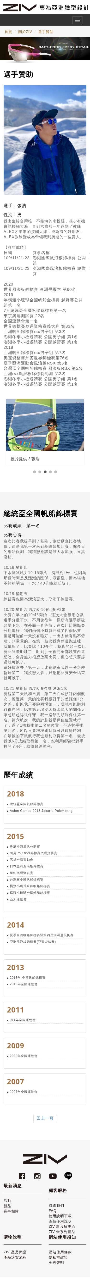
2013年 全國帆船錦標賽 (28, 977)
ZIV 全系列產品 (62, 1232)
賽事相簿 (11, 1211)
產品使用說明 (60, 1221)
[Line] (68, 1174)
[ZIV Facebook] (22, 1174)
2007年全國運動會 (24, 1092)
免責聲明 (56, 1263)
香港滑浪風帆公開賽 (25, 846)
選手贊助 (46, 32)
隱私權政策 (58, 1257)
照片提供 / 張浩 (25, 450)
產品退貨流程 (15, 1257)
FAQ (53, 1211)
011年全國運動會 (23, 1020)
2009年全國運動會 (24, 1056)
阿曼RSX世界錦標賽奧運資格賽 (33, 853)
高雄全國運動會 (21, 860)
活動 (7, 1201)
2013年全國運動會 (24, 984)
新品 (7, 1206)
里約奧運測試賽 (21, 873)
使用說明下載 (60, 1216)
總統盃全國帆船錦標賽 (26, 804)
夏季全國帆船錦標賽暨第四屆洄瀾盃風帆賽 (42, 935)
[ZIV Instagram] (37, 1174)
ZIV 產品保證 (15, 1252)
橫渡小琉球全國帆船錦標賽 (30, 886)
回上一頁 (45, 1118)
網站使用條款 (60, 1252)
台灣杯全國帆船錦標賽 (26, 879)
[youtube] (53, 1174)
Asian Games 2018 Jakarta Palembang (41, 811)
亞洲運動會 (18, 899)
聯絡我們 (56, 1205)
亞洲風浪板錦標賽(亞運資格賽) (33, 942)
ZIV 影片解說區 (62, 1226)
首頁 (8, 32)
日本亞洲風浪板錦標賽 (26, 866)
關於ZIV (25, 32)
